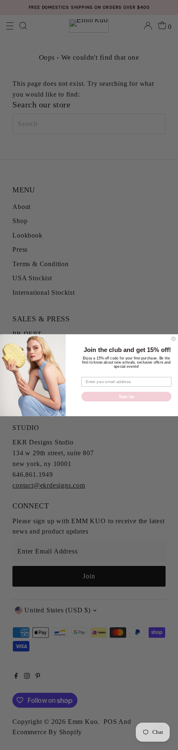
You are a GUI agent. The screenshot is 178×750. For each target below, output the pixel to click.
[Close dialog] (173, 338)
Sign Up (126, 396)
